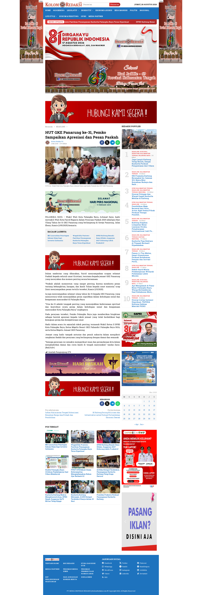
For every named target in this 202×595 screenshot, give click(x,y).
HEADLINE (135, 151)
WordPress (109, 570)
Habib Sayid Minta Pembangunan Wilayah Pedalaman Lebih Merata (143, 272)
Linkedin (125, 574)
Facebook (108, 563)
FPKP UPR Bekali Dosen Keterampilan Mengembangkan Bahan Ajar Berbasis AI (81, 473)
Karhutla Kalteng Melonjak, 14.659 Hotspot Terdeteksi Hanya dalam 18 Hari (82, 498)
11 (124, 410)
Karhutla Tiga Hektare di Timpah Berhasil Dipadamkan (142, 243)
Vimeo (107, 574)
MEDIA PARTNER (52, 569)
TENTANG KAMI (52, 563)
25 (124, 419)
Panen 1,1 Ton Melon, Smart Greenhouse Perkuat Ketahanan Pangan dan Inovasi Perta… (141, 257)
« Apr (137, 424)
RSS (106, 577)
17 (154, 410)
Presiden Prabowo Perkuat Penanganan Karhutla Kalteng (108, 497)
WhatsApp (108, 567)
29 (144, 419)
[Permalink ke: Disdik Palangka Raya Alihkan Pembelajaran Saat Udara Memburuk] (57, 461)
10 (154, 406)
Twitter (125, 563)
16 (149, 410)
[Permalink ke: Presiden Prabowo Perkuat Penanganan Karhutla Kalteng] (108, 486)
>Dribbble (143, 570)
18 (124, 414)
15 (144, 410)
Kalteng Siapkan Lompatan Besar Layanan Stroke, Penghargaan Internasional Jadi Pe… (142, 227)
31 (154, 419)
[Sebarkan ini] (102, 142)
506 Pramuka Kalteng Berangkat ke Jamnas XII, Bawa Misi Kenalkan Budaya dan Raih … (142, 180)
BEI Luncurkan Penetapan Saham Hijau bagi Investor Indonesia (58, 238)
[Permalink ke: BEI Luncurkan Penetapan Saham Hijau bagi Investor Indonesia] (57, 436)
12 (129, 410)
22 (144, 414)
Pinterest (143, 563)
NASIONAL (142, 192)
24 (154, 414)
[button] (125, 329)
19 (129, 414)
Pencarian (114, 4)
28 (139, 419)
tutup (41, 1)
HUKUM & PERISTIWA (139, 152)
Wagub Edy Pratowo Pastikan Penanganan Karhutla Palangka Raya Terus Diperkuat (81, 448)
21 (139, 414)
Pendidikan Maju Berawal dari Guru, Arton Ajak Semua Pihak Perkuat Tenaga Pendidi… (143, 210)
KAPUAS (141, 237)
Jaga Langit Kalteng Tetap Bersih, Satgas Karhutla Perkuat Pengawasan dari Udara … (143, 163)
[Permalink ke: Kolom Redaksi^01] (47, 142)
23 (149, 414)
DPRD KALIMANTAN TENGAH (142, 188)
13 (134, 410)
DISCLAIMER (86, 577)
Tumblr (124, 567)
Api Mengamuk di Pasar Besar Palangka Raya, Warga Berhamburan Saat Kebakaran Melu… (143, 289)
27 (134, 419)
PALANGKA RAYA (144, 155)
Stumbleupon (144, 567)
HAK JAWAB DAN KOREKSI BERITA (70, 578)
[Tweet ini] (107, 142)
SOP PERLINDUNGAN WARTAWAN (52, 579)
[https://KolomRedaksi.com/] (63, 4)
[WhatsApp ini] (117, 142)
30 (149, 419)
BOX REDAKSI (68, 563)
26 (129, 419)
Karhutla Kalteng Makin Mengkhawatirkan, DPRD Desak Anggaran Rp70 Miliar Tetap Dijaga (56, 498)
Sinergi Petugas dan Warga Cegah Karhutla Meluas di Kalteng (142, 196)
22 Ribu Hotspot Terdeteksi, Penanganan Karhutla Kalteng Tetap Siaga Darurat (108, 473)
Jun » (142, 424)
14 (139, 410)
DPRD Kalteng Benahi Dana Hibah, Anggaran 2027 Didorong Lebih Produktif (129, 22)
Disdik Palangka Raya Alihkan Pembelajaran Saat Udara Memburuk (56, 472)
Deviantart (143, 574)
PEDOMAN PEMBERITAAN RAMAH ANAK (87, 571)
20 (134, 414)
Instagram (126, 570)
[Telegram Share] (112, 142)
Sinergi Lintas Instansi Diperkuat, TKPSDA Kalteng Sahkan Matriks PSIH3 (142, 303)
